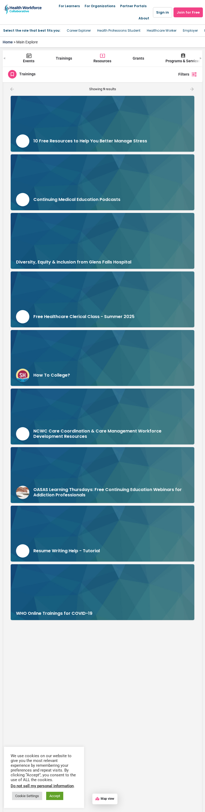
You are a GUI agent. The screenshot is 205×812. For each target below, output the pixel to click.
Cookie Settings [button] (27, 796)
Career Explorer (79, 30)
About (144, 18)
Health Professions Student (118, 30)
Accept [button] (54, 796)
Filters (183, 74)
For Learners (69, 6)
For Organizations (100, 6)
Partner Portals (133, 6)
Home (8, 42)
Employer (190, 30)
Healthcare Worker (161, 30)
